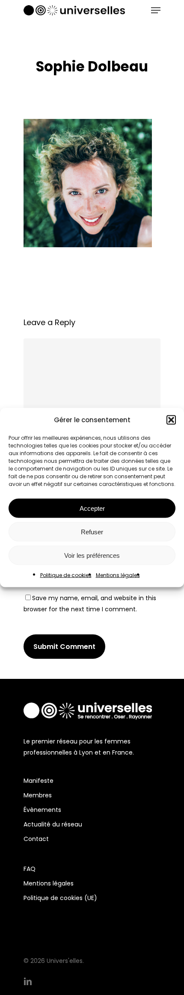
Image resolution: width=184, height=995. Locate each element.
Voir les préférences (92, 555)
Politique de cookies (66, 575)
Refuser (92, 531)
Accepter (92, 508)
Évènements (42, 809)
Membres (38, 795)
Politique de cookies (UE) (60, 898)
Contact (36, 839)
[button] (171, 420)
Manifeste (38, 780)
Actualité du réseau (53, 824)
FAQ (30, 869)
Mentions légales (118, 575)
